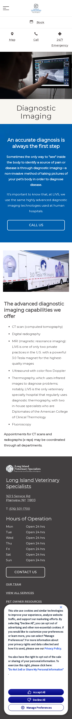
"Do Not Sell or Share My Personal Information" (36, 669)
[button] (6, 8)
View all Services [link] (20, 592)
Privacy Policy (53, 648)
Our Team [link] (13, 584)
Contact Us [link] (25, 572)
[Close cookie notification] (61, 607)
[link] (36, 8)
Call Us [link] (36, 225)
